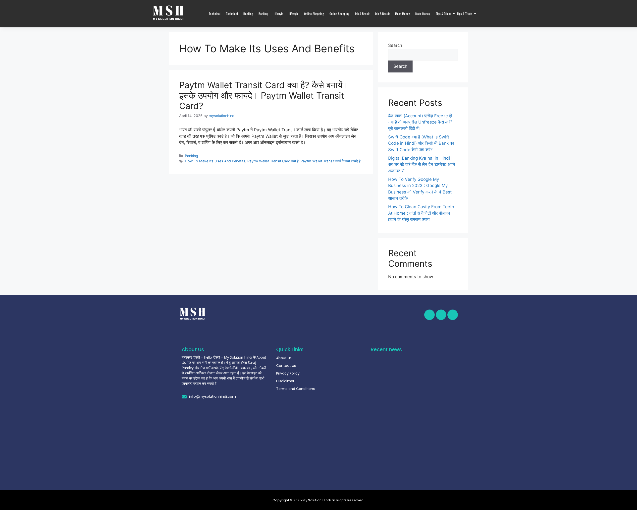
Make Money (402, 13)
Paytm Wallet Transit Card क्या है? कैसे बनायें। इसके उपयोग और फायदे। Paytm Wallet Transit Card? (263, 95)
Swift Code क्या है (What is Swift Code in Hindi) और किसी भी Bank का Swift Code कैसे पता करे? (421, 143)
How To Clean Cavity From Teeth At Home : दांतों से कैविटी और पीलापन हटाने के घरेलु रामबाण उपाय (421, 213)
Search (395, 45)
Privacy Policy (288, 373)
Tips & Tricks (443, 13)
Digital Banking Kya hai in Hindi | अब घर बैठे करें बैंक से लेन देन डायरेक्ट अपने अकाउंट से (421, 164)
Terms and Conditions (295, 388)
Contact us (286, 365)
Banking (248, 13)
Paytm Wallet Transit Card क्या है (273, 161)
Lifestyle (278, 13)
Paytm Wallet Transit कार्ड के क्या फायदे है (331, 161)
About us (284, 357)
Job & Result (362, 13)
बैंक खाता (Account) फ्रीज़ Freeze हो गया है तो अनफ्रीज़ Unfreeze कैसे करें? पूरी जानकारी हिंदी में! (420, 122)
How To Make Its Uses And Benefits (215, 161)
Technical (214, 13)
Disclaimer (285, 381)
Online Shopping (314, 13)
